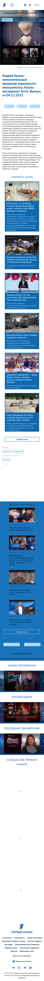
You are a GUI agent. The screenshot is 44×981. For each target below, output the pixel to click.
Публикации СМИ (27, 951)
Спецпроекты (19, 938)
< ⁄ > (33, 106)
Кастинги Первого (35, 941)
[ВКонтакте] (9, 106)
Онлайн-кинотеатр (34, 938)
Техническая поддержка (29, 948)
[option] (11, 57)
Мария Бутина (7, 451)
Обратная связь (11, 948)
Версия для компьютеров (22, 956)
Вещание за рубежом (23, 961)
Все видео (9, 944)
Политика (6, 459)
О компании (7, 938)
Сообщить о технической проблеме (29, 68)
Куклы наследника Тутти (20, 13)
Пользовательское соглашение (27, 944)
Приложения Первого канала (13, 941)
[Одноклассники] (22, 106)
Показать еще (22, 439)
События (13, 951)
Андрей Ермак (18, 451)
